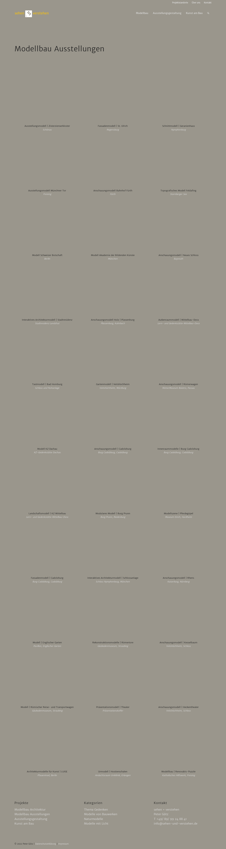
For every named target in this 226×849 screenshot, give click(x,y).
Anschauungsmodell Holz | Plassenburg (113, 319)
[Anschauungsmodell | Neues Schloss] (178, 226)
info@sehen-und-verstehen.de (175, 823)
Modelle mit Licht (96, 823)
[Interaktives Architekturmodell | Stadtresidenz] (47, 290)
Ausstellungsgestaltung (30, 819)
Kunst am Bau (24, 823)
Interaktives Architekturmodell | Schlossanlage (112, 577)
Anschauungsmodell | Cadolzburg (112, 448)
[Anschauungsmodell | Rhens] (178, 548)
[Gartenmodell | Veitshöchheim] (113, 355)
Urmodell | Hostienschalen (112, 771)
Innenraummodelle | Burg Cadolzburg (178, 448)
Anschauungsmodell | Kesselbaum (178, 642)
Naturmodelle (93, 819)
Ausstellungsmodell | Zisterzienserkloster (47, 125)
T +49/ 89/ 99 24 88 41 (170, 819)
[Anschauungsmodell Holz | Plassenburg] (113, 290)
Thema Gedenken (96, 809)
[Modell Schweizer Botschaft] (47, 226)
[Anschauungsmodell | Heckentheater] (178, 678)
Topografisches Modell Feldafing (178, 190)
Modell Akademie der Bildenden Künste (113, 255)
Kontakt (208, 2)
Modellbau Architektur (30, 809)
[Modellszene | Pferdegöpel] (178, 484)
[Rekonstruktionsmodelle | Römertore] (113, 613)
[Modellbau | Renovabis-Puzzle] (178, 742)
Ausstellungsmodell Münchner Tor (47, 190)
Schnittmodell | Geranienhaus (178, 125)
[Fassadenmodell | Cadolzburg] (47, 548)
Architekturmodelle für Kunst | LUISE (47, 771)
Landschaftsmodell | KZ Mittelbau (47, 513)
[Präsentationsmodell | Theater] (113, 678)
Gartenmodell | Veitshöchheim (113, 384)
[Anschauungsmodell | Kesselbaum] (178, 613)
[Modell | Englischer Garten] (47, 613)
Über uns (196, 2)
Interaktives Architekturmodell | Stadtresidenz (47, 319)
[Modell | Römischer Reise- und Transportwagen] (47, 678)
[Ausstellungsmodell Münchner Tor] (47, 161)
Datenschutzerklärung (46, 844)
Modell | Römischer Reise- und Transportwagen (47, 707)
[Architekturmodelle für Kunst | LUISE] (47, 742)
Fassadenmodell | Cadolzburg (47, 577)
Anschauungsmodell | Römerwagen (178, 384)
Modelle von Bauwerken (100, 814)
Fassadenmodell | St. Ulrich (113, 125)
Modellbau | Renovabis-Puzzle (178, 771)
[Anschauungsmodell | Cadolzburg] (113, 419)
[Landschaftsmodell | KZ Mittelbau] (47, 484)
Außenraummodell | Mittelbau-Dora (178, 319)
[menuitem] (180, 3)
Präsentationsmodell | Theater (112, 707)
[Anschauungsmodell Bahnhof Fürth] (113, 161)
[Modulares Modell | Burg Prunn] (113, 484)
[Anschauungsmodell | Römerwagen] (178, 355)
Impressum (63, 844)
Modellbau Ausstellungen (32, 814)
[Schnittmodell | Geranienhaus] (178, 96)
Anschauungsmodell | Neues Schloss (178, 255)
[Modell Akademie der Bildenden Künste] (113, 226)
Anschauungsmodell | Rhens (178, 577)
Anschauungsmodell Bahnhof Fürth (112, 190)
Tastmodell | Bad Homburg (47, 384)
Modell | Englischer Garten (47, 642)
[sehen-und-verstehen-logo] (31, 13)
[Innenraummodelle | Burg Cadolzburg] (178, 419)
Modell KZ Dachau (47, 448)
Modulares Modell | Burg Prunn (113, 513)
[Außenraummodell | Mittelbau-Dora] (178, 290)
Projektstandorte (180, 2)
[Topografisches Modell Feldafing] (178, 161)
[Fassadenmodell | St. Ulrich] (113, 96)
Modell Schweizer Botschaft (47, 255)
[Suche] (208, 13)
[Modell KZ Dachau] (47, 419)
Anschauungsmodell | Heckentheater (178, 707)
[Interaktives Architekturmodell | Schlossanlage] (113, 548)
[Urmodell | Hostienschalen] (113, 742)
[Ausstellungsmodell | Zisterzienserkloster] (47, 96)
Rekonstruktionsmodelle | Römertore (112, 642)
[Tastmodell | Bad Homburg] (47, 355)
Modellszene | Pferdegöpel (178, 513)
